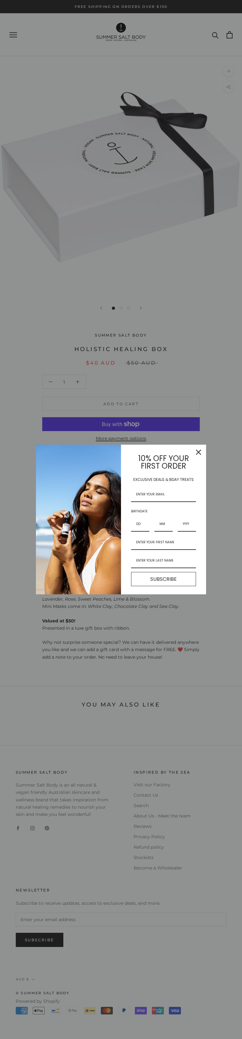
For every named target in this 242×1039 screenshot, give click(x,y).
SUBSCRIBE (163, 579)
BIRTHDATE (139, 511)
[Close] (198, 452)
